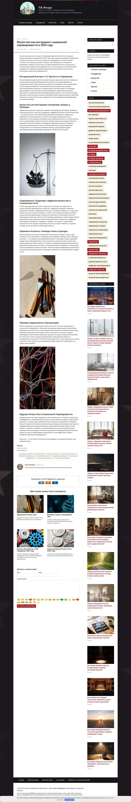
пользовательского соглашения (60, 795)
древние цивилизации (98, 130)
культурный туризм (96, 178)
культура (92, 170)
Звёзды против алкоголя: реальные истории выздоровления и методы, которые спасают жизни (99, 574)
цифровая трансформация (99, 266)
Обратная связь (33, 780)
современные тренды (97, 226)
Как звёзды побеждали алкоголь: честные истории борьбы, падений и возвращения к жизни (99, 732)
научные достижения (97, 202)
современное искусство (60, 456)
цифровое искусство (97, 269)
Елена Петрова (30, 465)
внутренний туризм (96, 126)
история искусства (96, 158)
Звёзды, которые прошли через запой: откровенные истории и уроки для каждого (100, 475)
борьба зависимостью (97, 119)
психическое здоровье (97, 206)
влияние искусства (96, 123)
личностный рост (95, 186)
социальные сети (95, 234)
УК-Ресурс (45, 7)
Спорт (62, 23)
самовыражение (95, 218)
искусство (92, 146)
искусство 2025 (39, 454)
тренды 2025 (93, 250)
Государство (40, 23)
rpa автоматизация (96, 103)
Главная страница (25, 23)
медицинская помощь (97, 194)
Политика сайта (47, 780)
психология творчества (98, 210)
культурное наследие (97, 174)
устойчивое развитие (97, 258)
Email (40, 572)
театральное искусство (98, 246)
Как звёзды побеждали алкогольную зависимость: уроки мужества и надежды (100, 764)
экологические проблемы (99, 273)
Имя (18, 572)
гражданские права (26, 454)
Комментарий (21, 579)
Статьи (80, 23)
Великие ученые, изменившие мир (59, 516)
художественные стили (98, 262)
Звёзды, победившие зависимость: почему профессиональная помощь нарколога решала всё (99, 443)
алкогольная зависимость (99, 111)
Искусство (52, 23)
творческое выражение (63, 458)
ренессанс (92, 214)
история (92, 154)
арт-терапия (93, 115)
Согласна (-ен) (69, 799)
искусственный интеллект (99, 142)
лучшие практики (96, 190)
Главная (21, 780)
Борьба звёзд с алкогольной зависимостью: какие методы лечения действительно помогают (100, 508)
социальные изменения (45, 458)
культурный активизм (68, 454)
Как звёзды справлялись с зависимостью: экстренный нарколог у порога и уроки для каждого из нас (100, 309)
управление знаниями (97, 254)
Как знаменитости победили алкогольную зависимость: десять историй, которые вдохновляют (99, 700)
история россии (95, 162)
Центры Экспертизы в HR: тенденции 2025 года (27, 550)
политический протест (43, 456)
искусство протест (53, 454)
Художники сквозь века (27, 515)
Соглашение (60, 780)
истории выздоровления (98, 150)
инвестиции (93, 138)
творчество (93, 242)
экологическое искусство (98, 277)
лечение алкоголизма (97, 182)
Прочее (71, 23)
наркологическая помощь (99, 198)
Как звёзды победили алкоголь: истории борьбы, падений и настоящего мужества (98, 668)
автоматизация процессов (99, 107)
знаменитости (94, 134)
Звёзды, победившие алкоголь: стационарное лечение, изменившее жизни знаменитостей (99, 606)
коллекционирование (97, 166)
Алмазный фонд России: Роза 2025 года (59, 550)
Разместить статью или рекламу (79, 780)
